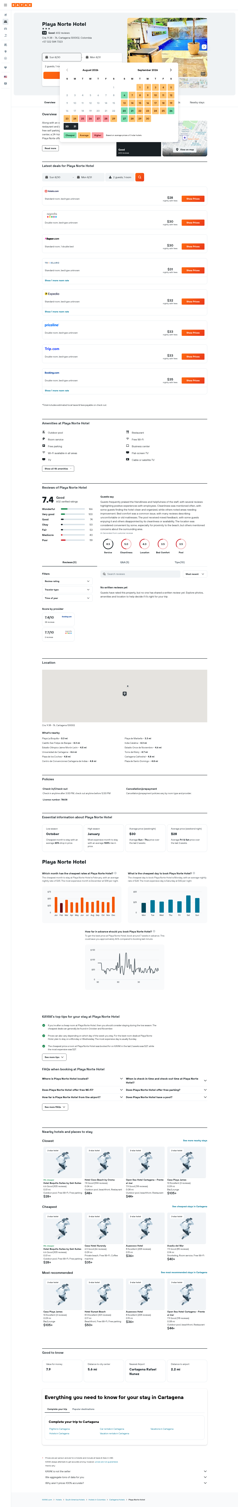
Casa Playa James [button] (176, 1179)
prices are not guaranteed (106, 1462)
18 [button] (82, 110)
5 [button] (90, 95)
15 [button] (114, 103)
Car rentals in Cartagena (112, 1428)
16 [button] (67, 110)
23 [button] (67, 118)
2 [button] (67, 95)
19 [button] (90, 110)
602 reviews (63, 32)
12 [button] (90, 103)
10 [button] (75, 103)
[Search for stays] (5, 22)
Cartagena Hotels (117, 1499)
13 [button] (98, 103)
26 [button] (90, 118)
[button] (5, 5)
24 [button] (74, 118)
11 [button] (83, 103)
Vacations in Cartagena (162, 1428)
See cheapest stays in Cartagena (189, 1206)
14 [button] (106, 103)
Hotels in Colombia (97, 1499)
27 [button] (98, 118)
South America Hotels (75, 1499)
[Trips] (5, 67)
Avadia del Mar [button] (175, 1245)
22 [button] (113, 110)
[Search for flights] (5, 15)
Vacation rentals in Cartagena (114, 1433)
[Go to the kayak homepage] (22, 5)
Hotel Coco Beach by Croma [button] (100, 1179)
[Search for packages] (5, 35)
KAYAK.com (47, 1499)
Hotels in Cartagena (59, 1433)
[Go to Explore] (5, 51)
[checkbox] (58, 619)
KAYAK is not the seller (57, 1471)
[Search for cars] (5, 28)
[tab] (69, 562)
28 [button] (105, 118)
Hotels (59, 1499)
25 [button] (82, 118)
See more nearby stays (195, 1140)
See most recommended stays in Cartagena (184, 1272)
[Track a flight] (5, 58)
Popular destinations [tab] (83, 1409)
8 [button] (113, 95)
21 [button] (106, 110)
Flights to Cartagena (59, 1428)
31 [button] (75, 126)
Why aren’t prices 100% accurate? (64, 1483)
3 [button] (75, 95)
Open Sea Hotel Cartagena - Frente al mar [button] (145, 1181)
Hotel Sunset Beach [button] (95, 1311)
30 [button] (67, 126)
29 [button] (113, 118)
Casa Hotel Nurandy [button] (95, 1245)
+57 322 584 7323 (52, 41)
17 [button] (75, 110)
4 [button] (82, 95)
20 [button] (98, 110)
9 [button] (67, 103)
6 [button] (98, 95)
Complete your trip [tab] (57, 1409)
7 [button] (106, 95)
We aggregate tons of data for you (64, 1477)
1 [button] (113, 87)
